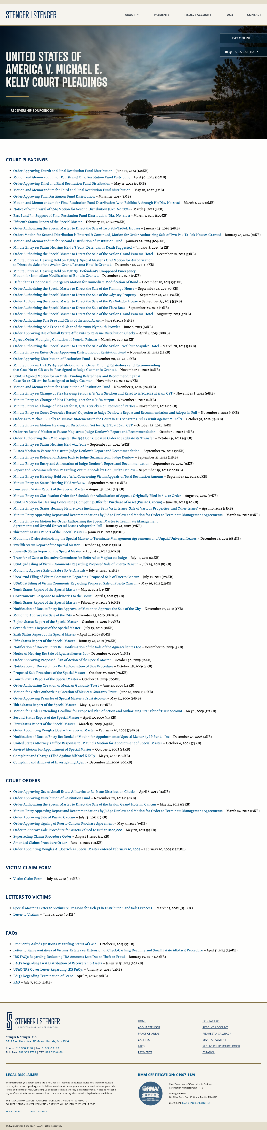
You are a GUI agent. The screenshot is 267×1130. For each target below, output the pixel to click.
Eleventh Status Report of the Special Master (47, 551)
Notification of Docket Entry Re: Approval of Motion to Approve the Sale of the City (77, 608)
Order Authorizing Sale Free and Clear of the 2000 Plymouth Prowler (66, 326)
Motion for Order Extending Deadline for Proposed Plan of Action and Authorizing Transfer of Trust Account (97, 711)
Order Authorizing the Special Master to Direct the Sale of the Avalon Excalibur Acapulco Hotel (86, 346)
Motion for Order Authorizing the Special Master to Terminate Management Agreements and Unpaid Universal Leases (105, 538)
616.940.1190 (24, 1048)
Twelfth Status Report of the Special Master (46, 544)
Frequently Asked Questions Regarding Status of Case (54, 944)
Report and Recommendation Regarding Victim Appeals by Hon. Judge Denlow (74, 470)
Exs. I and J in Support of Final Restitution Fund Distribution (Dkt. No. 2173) (71, 215)
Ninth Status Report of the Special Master (45, 602)
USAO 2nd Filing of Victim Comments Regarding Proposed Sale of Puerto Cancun (76, 576)
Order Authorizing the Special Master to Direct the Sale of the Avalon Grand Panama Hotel (83, 253)
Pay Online (241, 38)
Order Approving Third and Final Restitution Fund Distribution (61, 183)
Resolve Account (197, 15)
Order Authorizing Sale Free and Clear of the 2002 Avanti (57, 320)
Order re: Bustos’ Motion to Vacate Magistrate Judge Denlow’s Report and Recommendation (84, 431)
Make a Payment (214, 1040)
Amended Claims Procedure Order (40, 842)
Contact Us (211, 1021)
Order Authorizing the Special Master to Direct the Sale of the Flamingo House (73, 288)
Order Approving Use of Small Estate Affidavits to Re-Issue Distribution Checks (74, 333)
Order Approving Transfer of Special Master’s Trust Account (60, 698)
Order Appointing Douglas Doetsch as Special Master (54, 730)
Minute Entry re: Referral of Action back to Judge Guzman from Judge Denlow (73, 457)
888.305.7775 (27, 1052)
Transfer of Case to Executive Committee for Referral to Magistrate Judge (70, 557)
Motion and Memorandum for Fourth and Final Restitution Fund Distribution (73, 177)
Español (208, 1052)
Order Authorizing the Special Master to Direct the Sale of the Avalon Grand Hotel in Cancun (84, 804)
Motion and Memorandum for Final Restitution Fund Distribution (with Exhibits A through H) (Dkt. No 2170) (96, 202)
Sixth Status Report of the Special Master (44, 634)
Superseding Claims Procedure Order (42, 836)
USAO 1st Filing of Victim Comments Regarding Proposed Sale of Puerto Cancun (75, 583)
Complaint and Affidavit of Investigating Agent (49, 762)
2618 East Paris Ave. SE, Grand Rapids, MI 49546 (37, 1041)
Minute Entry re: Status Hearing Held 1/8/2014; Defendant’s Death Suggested (72, 247)
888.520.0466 (54, 1052)
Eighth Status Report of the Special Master (45, 621)
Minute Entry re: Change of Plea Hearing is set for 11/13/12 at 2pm (63, 399)
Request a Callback (241, 52)
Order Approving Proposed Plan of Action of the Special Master (62, 660)
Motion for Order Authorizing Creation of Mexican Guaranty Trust (64, 691)
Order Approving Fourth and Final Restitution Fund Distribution (63, 170)
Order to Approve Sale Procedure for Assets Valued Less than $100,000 (67, 829)
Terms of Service (37, 1111)
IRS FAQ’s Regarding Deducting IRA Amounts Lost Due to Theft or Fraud (69, 956)
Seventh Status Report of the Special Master (47, 627)
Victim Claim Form (28, 878)
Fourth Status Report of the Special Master (45, 679)
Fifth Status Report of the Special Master (44, 640)
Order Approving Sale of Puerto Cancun (44, 817)
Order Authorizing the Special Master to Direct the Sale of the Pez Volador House (75, 301)
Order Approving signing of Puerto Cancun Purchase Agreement (63, 823)
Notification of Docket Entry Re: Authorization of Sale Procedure (63, 666)
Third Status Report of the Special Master (44, 704)
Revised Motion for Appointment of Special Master (52, 749)
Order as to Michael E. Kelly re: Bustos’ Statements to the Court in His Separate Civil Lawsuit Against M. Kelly (97, 419)
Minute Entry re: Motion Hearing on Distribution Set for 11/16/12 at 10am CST (73, 425)
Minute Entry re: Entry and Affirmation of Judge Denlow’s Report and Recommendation (81, 463)
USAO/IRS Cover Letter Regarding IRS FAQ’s (48, 969)
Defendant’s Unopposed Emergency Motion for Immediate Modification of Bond (75, 282)
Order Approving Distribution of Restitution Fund (51, 358)
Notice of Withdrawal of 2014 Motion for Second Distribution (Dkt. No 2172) (71, 209)
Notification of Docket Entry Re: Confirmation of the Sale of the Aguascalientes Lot (77, 647)
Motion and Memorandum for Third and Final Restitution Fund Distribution (72, 189)
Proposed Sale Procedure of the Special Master (49, 672)
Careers (144, 1040)
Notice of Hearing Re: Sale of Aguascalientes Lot (50, 653)
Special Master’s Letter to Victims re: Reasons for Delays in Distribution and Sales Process (83, 908)
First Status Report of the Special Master (44, 723)
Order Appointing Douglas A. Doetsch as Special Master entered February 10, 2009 (76, 849)
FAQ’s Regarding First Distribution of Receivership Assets (57, 963)
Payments (161, 15)
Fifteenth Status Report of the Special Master (47, 221)
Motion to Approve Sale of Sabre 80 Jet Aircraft (49, 570)
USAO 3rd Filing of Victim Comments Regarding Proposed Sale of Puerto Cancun (76, 564)
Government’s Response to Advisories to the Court (52, 596)
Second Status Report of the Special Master (46, 717)
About (130, 15)
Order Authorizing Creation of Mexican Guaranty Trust (56, 685)
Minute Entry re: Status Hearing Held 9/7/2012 (49, 482)
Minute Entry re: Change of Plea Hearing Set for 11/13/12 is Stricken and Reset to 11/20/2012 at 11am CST (93, 393)
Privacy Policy (14, 1111)
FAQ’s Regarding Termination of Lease (43, 975)
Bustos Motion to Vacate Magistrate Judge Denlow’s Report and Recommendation (76, 450)
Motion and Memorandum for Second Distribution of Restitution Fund (67, 241)
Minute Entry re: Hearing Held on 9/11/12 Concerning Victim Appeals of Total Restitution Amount (88, 476)
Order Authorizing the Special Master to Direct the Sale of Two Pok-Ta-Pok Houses (76, 228)
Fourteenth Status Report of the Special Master (49, 489)
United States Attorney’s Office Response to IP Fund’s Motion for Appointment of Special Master (87, 743)
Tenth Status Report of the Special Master (45, 589)
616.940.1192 (50, 1048)
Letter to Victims (26, 914)
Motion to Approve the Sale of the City (42, 615)
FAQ (229, 15)
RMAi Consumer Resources (196, 1102)
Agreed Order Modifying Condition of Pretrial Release (55, 339)
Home (142, 1021)
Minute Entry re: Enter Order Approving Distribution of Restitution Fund (69, 352)
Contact (254, 15)
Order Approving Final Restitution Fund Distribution (54, 196)
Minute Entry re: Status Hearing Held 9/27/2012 (49, 444)
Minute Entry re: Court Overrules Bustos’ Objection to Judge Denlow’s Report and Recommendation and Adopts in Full (105, 412)
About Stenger (149, 1027)
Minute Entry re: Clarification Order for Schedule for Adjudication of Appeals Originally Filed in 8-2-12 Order (97, 495)
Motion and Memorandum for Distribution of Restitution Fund (61, 386)
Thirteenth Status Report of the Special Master (48, 532)
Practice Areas (149, 1033)
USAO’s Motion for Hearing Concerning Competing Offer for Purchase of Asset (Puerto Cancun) (87, 502)
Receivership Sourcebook (32, 110)
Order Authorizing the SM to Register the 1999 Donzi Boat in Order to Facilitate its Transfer (83, 438)
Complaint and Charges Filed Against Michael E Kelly (54, 755)
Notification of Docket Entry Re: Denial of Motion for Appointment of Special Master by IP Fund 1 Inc (91, 736)
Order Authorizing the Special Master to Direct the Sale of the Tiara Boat (69, 307)
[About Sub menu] (138, 14)
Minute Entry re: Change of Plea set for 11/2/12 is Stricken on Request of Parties (74, 406)
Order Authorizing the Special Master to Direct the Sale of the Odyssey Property (74, 294)
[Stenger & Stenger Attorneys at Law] (31, 15)
